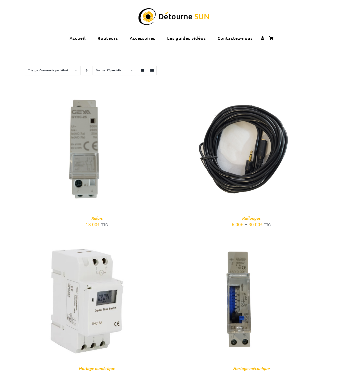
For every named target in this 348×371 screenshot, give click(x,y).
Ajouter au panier (74, 150)
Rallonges (251, 218)
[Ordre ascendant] (86, 70)
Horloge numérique (97, 368)
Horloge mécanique (251, 368)
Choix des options (228, 150)
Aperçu (104, 150)
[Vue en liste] (151, 70)
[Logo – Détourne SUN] (174, 10)
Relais (97, 218)
